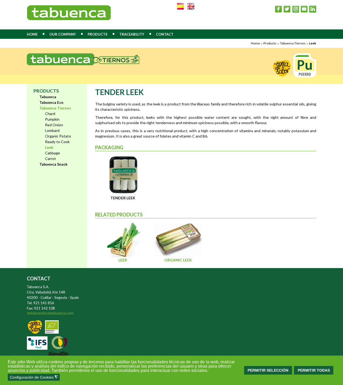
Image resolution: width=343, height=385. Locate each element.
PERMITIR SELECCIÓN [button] (268, 370)
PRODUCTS (97, 34)
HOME (32, 34)
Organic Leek (178, 260)
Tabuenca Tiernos (292, 43)
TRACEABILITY (131, 34)
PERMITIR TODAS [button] (314, 370)
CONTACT (164, 34)
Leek (122, 260)
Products (270, 43)
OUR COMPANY (62, 34)
